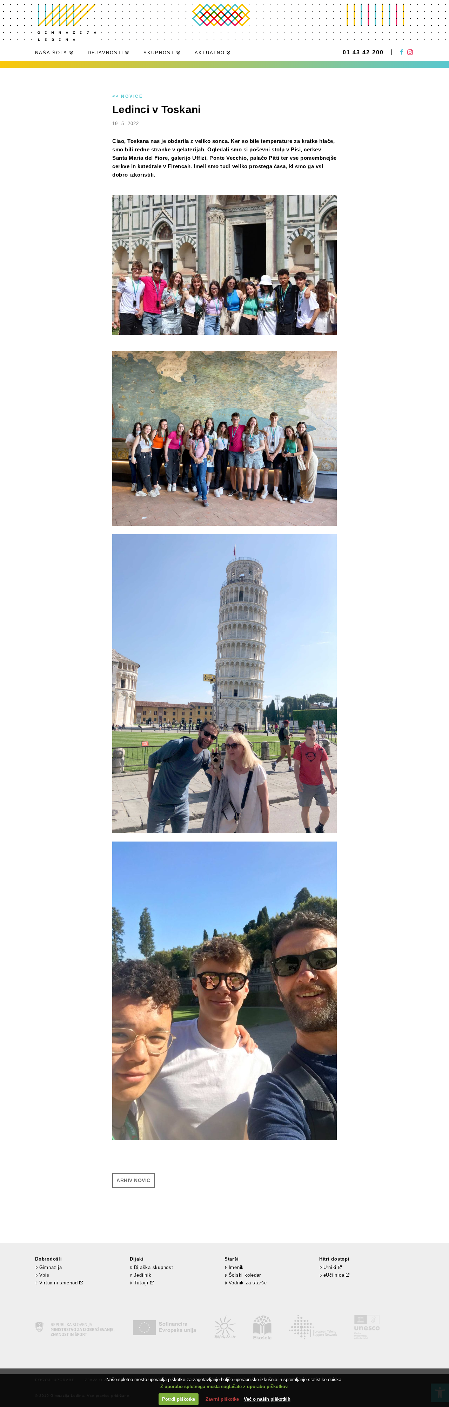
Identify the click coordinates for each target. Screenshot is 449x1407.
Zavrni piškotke (222, 1399)
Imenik (236, 1267)
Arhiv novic (133, 1180)
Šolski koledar (245, 1275)
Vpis (44, 1275)
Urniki (330, 1267)
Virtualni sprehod (58, 1282)
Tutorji (141, 1282)
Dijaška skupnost (153, 1267)
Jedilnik (143, 1275)
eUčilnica (333, 1275)
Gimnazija (50, 1267)
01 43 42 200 (363, 52)
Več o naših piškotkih (267, 1399)
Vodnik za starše (248, 1282)
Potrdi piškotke (178, 1399)
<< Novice (127, 96)
